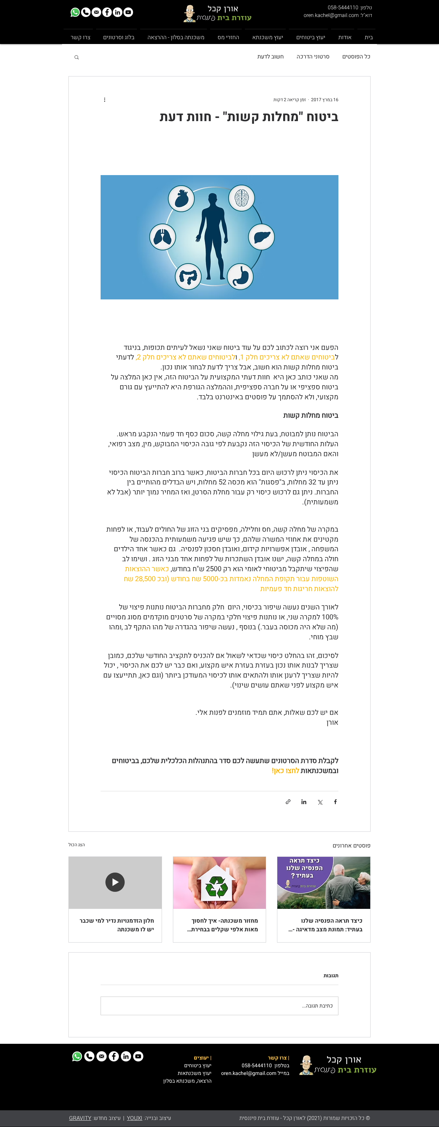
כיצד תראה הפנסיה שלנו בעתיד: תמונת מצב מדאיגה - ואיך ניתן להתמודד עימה (327, 925)
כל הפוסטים (356, 57)
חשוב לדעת (270, 57)
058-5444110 (257, 1065)
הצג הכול (76, 844)
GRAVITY (80, 1118)
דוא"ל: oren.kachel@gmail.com (338, 15)
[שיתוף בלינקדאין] (304, 802)
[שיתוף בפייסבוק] (335, 802)
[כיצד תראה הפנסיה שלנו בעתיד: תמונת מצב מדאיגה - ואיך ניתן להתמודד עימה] (323, 883)
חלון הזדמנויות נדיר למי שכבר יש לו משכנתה (117, 925)
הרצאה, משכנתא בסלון (187, 1081)
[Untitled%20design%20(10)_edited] (96, 12)
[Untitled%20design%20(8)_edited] (86, 12)
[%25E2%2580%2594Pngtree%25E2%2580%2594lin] (117, 12)
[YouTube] (128, 12)
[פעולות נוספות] (104, 99)
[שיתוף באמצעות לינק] (288, 802)
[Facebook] (107, 12)
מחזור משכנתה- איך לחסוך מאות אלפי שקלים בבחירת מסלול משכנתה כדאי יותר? (224, 925)
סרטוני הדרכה (313, 57)
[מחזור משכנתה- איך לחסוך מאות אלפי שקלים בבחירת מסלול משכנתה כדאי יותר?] (219, 883)
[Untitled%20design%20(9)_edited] (75, 12)
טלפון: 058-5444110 (350, 8)
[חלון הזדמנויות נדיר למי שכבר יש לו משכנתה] (115, 883)
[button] (77, 56)
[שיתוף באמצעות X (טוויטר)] (320, 802)
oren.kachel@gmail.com (248, 1073)
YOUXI (134, 1118)
